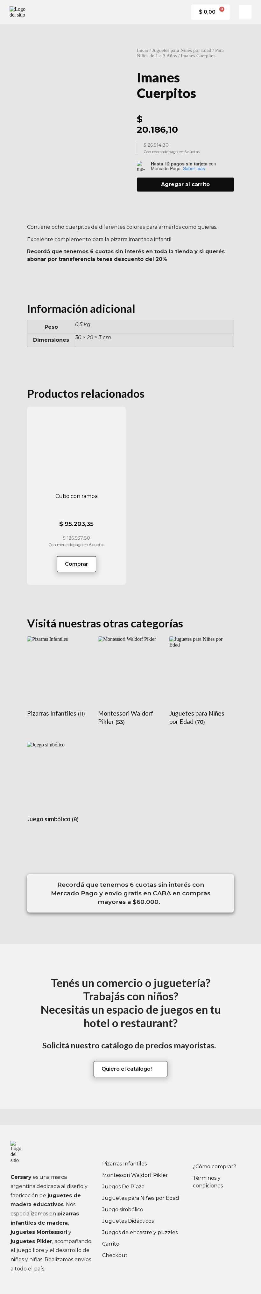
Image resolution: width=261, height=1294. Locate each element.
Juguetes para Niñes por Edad (181, 50)
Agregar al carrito (185, 184)
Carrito (110, 1244)
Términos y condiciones (208, 1182)
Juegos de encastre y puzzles (140, 1232)
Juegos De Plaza (123, 1187)
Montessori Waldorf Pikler (135, 1175)
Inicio (142, 50)
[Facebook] (201, 1149)
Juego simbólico (122, 1210)
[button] (245, 12)
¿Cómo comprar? (214, 1167)
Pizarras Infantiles (124, 1164)
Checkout (115, 1255)
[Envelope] (236, 1149)
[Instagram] (218, 1149)
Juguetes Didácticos (128, 1221)
